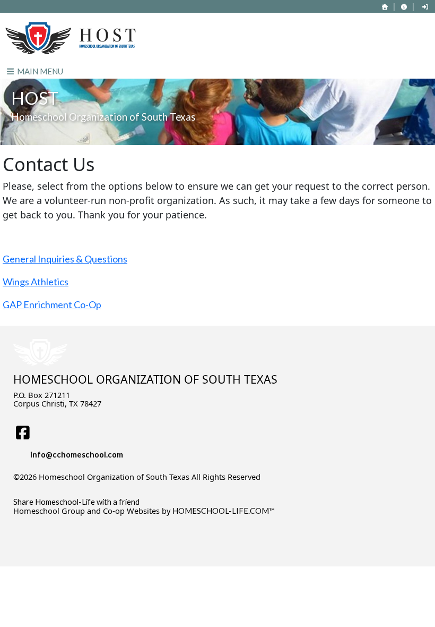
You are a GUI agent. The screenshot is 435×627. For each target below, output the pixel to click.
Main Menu (39, 71)
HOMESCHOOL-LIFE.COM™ (223, 510)
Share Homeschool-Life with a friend (76, 501)
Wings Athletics (35, 281)
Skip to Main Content (57, 485)
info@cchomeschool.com (76, 454)
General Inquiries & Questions (65, 259)
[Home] (385, 6)
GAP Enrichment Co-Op (52, 304)
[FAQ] (403, 6)
